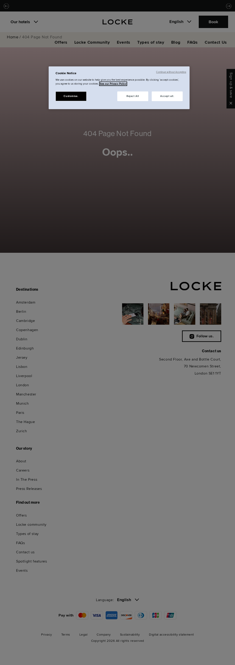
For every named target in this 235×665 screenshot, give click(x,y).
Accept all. (167, 96)
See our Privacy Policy (113, 83)
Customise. (71, 96)
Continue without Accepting (171, 72)
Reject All (132, 96)
